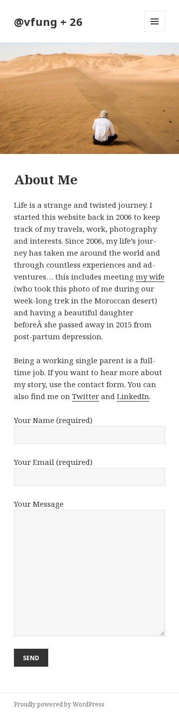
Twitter (85, 396)
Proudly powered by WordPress (59, 704)
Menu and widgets (155, 31)
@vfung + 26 (48, 21)
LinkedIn (133, 396)
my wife (150, 277)
